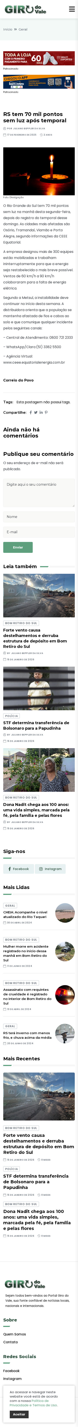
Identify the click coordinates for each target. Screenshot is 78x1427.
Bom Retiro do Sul (21, 623)
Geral (23, 29)
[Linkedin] (41, 412)
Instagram (12, 1378)
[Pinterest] (46, 412)
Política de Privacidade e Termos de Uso (33, 1402)
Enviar (18, 547)
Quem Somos (14, 1334)
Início (7, 29)
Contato (10, 1342)
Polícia (11, 716)
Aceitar (19, 1414)
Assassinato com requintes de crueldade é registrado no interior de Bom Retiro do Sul (27, 996)
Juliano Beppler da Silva (29, 128)
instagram (53, 869)
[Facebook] (31, 412)
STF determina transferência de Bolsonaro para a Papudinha (36, 1181)
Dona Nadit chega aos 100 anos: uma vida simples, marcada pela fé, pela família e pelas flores (36, 810)
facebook (21, 869)
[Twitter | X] (35, 412)
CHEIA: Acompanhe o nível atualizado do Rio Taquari (25, 914)
